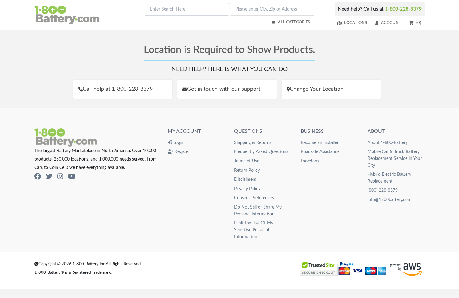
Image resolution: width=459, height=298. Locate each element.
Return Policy (247, 170)
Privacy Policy (247, 188)
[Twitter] (49, 176)
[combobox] (187, 9)
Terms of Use (246, 161)
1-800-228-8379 (403, 9)
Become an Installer (319, 142)
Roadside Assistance (320, 151)
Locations (355, 23)
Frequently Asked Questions (261, 151)
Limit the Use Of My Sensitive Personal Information (253, 230)
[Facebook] (37, 176)
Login (177, 142)
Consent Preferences (254, 197)
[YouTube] (71, 176)
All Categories (294, 22)
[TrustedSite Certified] (318, 268)
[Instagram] (60, 176)
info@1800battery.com (390, 199)
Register (181, 151)
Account (391, 23)
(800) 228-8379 (383, 190)
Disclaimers (245, 179)
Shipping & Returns (252, 142)
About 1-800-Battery (388, 142)
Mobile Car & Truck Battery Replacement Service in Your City (395, 158)
